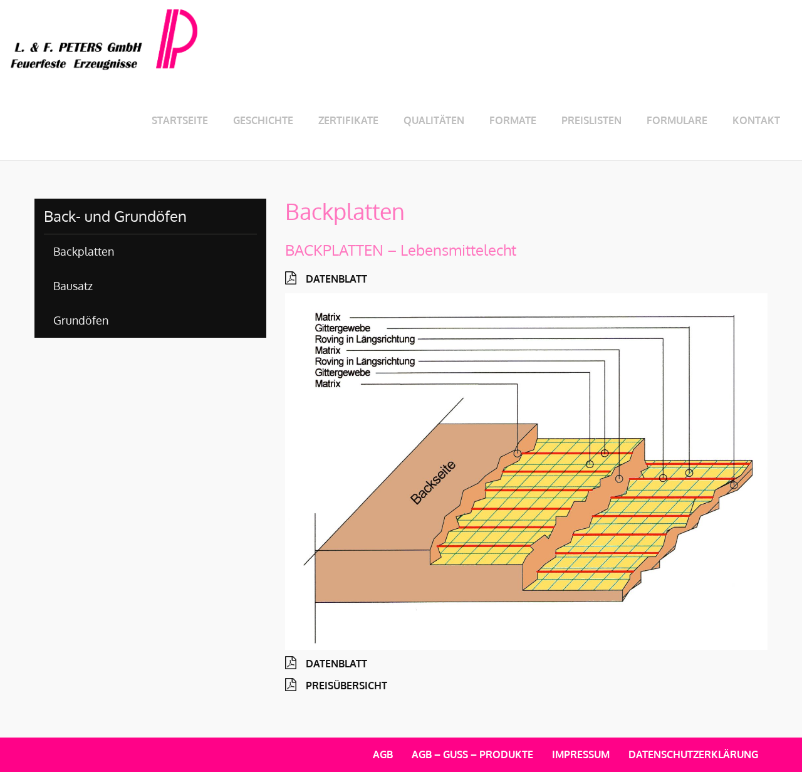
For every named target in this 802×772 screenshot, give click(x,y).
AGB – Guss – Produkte (472, 754)
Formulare (677, 120)
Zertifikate (348, 120)
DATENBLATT (336, 279)
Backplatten (83, 251)
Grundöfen (80, 320)
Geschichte (263, 120)
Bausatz (73, 286)
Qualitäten (434, 120)
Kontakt (756, 120)
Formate (512, 120)
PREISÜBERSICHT (346, 685)
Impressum (581, 754)
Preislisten (591, 120)
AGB (383, 754)
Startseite (180, 120)
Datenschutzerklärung (693, 754)
